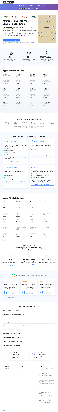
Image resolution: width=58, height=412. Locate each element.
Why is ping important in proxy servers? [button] (29, 333)
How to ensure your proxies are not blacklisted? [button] (29, 314)
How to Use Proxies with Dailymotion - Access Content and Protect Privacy (46, 400)
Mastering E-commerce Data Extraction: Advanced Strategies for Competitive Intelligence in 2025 (46, 377)
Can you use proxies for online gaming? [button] (29, 329)
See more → (36, 8)
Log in (54, 2)
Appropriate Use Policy (7, 408)
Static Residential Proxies (41, 141)
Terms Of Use (24, 408)
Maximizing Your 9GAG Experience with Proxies (46, 393)
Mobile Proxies (38, 167)
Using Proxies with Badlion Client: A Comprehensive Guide (45, 396)
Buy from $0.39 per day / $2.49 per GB (43, 159)
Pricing (26, 2)
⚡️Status (46, 2)
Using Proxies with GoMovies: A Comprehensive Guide (45, 403)
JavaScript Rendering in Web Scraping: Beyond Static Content (46, 373)
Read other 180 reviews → (8, 297)
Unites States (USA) (6, 368)
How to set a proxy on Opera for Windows (46, 383)
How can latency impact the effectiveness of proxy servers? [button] (29, 318)
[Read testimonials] (6, 16)
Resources (39, 2)
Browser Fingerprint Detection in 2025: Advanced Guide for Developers (46, 369)
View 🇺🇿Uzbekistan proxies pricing (11, 40)
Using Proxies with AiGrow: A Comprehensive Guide (44, 389)
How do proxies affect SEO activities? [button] (29, 310)
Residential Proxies (11, 167)
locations (11, 265)
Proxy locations (5, 13)
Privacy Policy (16, 408)
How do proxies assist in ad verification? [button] (29, 345)
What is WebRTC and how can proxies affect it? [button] (29, 337)
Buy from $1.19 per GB (16, 185)
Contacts (22, 370)
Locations (32, 2)
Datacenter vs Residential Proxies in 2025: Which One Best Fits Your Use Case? (46, 381)
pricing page (31, 264)
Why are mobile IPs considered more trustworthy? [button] (29, 325)
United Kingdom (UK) (6, 370)
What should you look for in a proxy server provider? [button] (29, 322)
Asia (9, 13)
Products (18, 2)
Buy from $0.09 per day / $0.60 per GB (16, 161)
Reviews (22, 375)
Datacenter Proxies (11, 141)
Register (23, 40)
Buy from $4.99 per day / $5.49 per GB (43, 184)
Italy (3, 372)
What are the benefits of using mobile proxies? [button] (29, 341)
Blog (21, 372)
